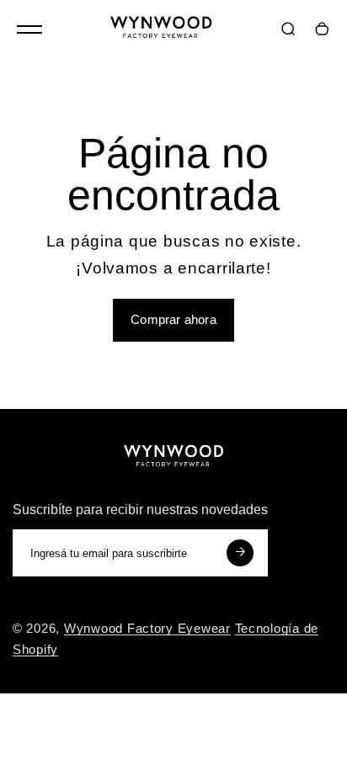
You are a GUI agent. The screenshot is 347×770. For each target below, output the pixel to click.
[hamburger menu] (29, 29)
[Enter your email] (240, 553)
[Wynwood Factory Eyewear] (161, 30)
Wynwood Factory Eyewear (147, 628)
